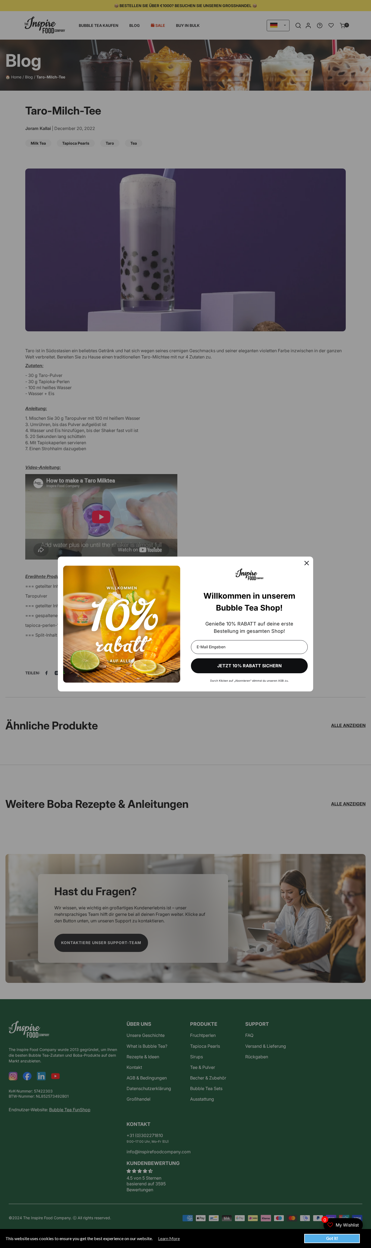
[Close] (306, 563)
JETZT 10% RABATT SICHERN (249, 665)
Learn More (169, 1238)
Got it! (332, 1238)
